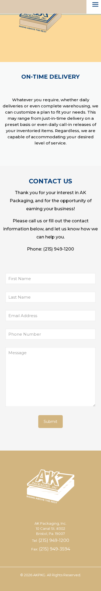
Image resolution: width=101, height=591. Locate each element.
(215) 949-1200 (58, 249)
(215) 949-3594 (54, 549)
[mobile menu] (93, 8)
